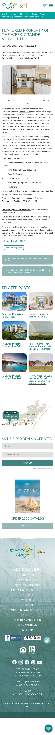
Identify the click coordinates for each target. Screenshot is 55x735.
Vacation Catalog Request (27, 610)
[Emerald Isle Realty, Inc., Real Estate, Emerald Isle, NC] (13, 638)
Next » (46, 100)
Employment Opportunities (27, 590)
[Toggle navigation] (51, 5)
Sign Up (27, 462)
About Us (27, 575)
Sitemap (27, 630)
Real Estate (27, 615)
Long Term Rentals (27, 585)
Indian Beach (33, 58)
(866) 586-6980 (32, 681)
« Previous (11, 100)
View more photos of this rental (16, 209)
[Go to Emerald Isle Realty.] (3, 14)
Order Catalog (27, 526)
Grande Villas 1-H (10, 58)
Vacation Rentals (27, 580)
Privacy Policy (11, 703)
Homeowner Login (27, 625)
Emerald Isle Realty (11, 201)
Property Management (28, 620)
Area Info (27, 595)
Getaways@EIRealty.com (27, 675)
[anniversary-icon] (40, 551)
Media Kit (27, 605)
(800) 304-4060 (31, 684)
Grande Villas (25, 111)
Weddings (27, 600)
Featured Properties (14, 247)
